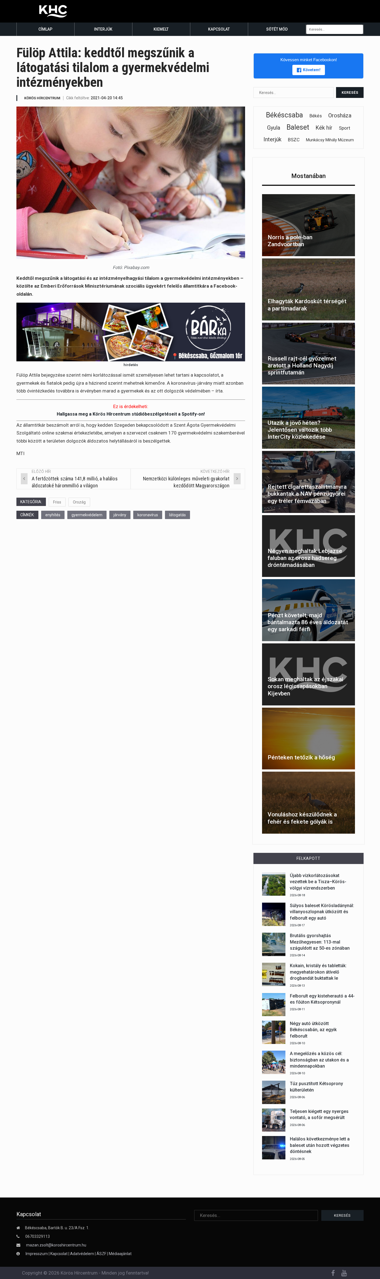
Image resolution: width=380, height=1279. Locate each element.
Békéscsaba (284, 115)
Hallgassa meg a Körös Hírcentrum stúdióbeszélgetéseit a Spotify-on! (131, 414)
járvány (119, 515)
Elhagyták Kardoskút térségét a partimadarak (307, 305)
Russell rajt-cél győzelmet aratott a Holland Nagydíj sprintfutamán (302, 365)
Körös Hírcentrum (42, 98)
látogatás (177, 515)
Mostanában (308, 175)
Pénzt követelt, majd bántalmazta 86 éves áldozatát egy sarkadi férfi (308, 622)
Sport (344, 128)
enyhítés (52, 515)
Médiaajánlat (120, 1253)
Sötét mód (277, 29)
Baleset (298, 127)
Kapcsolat (219, 29)
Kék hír (323, 127)
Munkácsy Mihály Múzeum (330, 139)
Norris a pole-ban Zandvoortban (290, 241)
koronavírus (147, 515)
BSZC (294, 139)
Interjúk (103, 29)
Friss (57, 502)
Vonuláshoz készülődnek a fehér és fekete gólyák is (302, 818)
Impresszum (37, 1253)
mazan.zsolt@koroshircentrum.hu (56, 1245)
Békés (315, 115)
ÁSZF (101, 1253)
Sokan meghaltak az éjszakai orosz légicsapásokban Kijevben (305, 686)
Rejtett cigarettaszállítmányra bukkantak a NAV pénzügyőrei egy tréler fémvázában (307, 493)
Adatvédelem (82, 1253)
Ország (79, 502)
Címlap (45, 29)
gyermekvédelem (86, 515)
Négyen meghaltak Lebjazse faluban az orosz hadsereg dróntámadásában (305, 558)
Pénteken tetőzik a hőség (301, 757)
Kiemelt (161, 29)
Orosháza (339, 115)
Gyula (273, 127)
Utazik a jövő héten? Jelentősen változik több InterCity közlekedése (300, 429)
